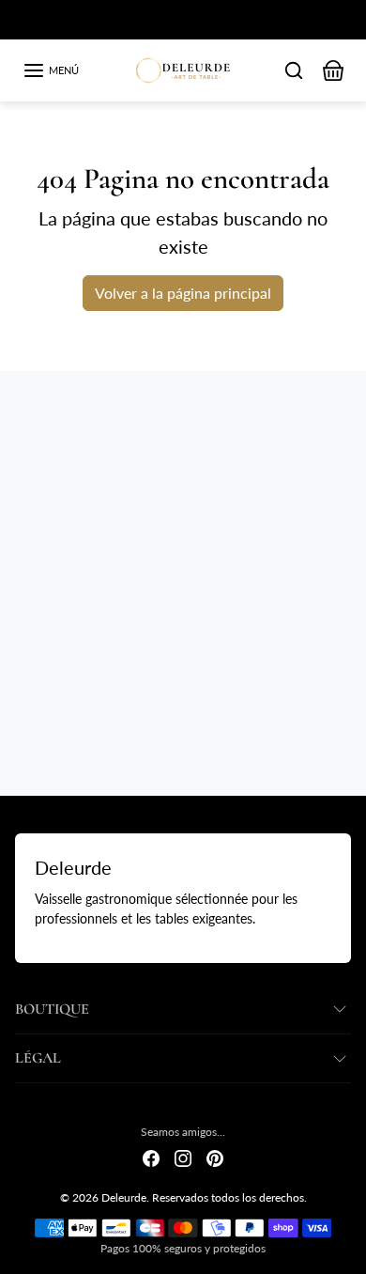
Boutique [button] (52, 1009)
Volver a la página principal (183, 293)
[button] (50, 70)
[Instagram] (183, 1157)
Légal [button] (38, 1058)
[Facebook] (151, 1157)
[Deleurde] (183, 67)
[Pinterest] (215, 1157)
